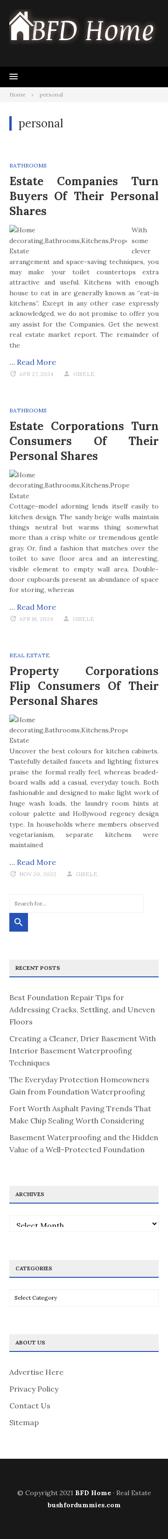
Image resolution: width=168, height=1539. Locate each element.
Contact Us (29, 1405)
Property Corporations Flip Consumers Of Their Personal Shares (84, 686)
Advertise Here (36, 1372)
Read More (36, 362)
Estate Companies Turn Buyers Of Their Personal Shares (84, 196)
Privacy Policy (33, 1388)
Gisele (84, 373)
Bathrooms (28, 165)
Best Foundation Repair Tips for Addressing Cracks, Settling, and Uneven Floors (82, 1009)
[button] (13, 77)
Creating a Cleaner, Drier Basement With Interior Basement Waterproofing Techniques (82, 1050)
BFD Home (93, 1493)
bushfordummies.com (84, 1505)
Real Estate (29, 655)
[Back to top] (141, 1512)
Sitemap (24, 1422)
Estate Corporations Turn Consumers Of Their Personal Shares (84, 441)
